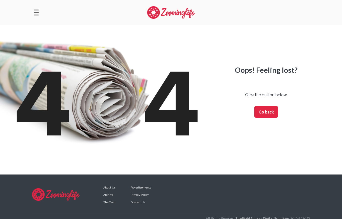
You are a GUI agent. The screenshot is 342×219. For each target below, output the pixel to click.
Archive (108, 194)
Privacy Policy (140, 194)
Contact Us (138, 202)
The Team (109, 202)
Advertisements (141, 187)
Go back (266, 112)
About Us (109, 187)
